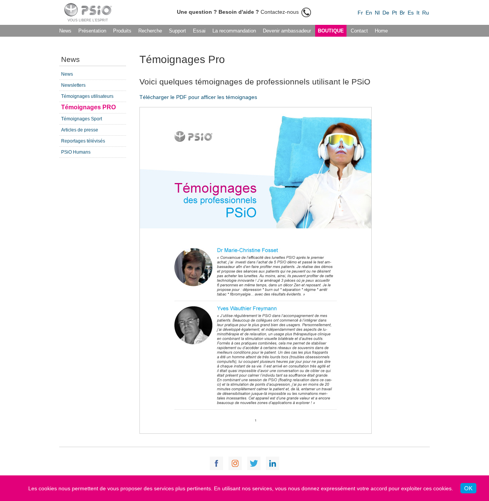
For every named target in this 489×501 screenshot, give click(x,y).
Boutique (331, 31)
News (65, 31)
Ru (425, 13)
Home (381, 31)
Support (177, 31)
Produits (122, 31)
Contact (359, 31)
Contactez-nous (238, 12)
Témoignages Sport (81, 119)
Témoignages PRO (88, 107)
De (385, 13)
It (417, 13)
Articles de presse (79, 130)
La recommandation (234, 31)
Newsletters (73, 85)
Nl (377, 13)
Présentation (92, 31)
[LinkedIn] (272, 463)
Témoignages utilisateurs (87, 96)
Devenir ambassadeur (287, 31)
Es (411, 13)
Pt (394, 13)
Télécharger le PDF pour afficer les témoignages (198, 97)
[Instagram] (235, 463)
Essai (199, 31)
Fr (360, 13)
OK (468, 488)
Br (402, 13)
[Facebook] (216, 463)
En (369, 13)
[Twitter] (254, 463)
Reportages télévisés (83, 141)
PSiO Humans (76, 152)
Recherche (150, 31)
